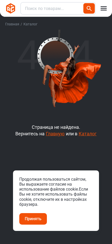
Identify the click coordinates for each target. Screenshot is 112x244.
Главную (55, 133)
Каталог (88, 133)
